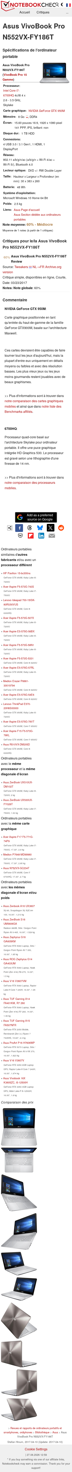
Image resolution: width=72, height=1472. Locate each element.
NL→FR (38, 266)
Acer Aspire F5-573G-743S (18, 586)
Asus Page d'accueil (27, 210)
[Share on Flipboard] (31, 536)
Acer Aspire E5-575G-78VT (18, 721)
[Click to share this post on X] (50, 527)
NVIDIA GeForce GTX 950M (47, 110)
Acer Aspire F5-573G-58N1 (18, 645)
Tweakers (21, 266)
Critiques (43, 12)
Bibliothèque (42, 1432)
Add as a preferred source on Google (40, 517)
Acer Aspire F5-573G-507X (18, 618)
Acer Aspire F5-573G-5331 (18, 658)
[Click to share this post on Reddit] (61, 527)
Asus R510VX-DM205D (16, 744)
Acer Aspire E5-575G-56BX (19, 631)
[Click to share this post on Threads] (29, 528)
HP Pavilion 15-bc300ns (16, 573)
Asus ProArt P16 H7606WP (19, 1043)
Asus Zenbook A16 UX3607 (19, 906)
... (67, 12)
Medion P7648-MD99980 (17, 854)
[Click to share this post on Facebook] (19, 528)
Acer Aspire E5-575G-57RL (18, 667)
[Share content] (10, 528)
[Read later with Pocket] (20, 536)
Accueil (24, 12)
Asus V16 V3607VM (14, 981)
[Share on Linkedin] (41, 536)
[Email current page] (51, 536)
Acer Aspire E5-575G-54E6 (18, 695)
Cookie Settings (36, 1449)
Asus (55, 1432)
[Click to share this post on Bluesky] (40, 528)
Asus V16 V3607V (13, 1060)
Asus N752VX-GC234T (16, 868)
